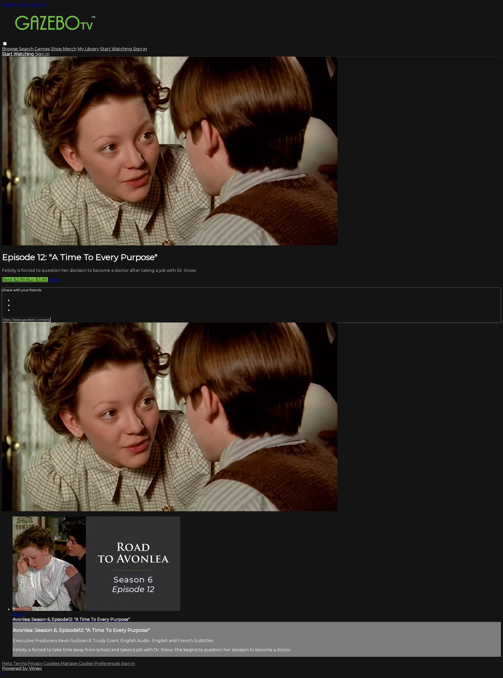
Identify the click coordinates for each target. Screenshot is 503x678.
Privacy (36, 663)
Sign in (140, 48)
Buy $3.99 (37, 279)
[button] (5, 43)
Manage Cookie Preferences (91, 663)
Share (54, 279)
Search (27, 48)
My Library (88, 48)
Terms (20, 663)
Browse (10, 48)
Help (7, 663)
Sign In (42, 53)
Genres (42, 48)
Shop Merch (63, 48)
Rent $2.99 (14, 279)
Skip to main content (24, 4)
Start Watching (116, 48)
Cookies (52, 663)
